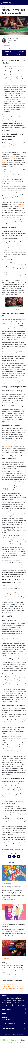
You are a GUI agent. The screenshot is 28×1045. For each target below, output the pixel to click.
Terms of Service (7, 1034)
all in (23, 337)
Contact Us (4, 1017)
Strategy (3, 7)
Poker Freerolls (16, 987)
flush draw (12, 158)
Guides (3, 883)
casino (16, 117)
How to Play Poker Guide (8, 989)
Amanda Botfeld (14, 38)
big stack (8, 446)
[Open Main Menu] (26, 2)
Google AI (21, 54)
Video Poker (13, 985)
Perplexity (21, 51)
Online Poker (5, 985)
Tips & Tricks (8, 883)
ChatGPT (8, 51)
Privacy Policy (13, 1034)
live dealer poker (20, 204)
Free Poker (20, 989)
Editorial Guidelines (7, 1019)
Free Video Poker (6, 987)
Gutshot (4, 160)
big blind (4, 337)
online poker (7, 147)
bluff (19, 540)
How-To (7, 922)
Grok (8, 54)
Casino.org (14, 1042)
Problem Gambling (20, 1034)
